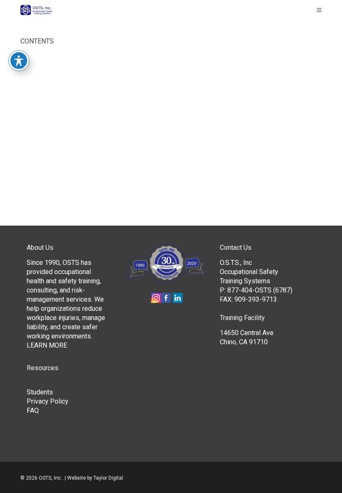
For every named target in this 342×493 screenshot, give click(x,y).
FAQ (33, 410)
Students (40, 392)
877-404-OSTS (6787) (259, 290)
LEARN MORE (47, 345)
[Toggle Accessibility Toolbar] (19, 61)
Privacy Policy (47, 401)
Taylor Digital (108, 478)
